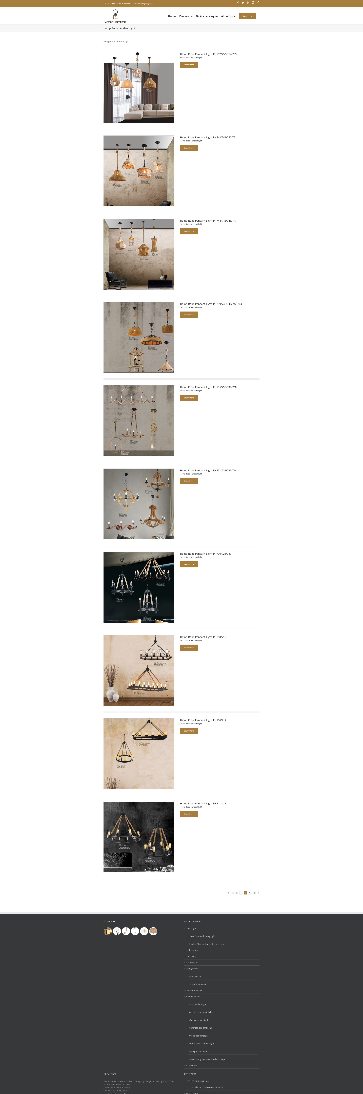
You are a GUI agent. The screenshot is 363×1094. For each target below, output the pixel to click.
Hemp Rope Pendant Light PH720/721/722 (205, 553)
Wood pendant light (198, 1035)
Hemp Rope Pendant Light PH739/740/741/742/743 (211, 304)
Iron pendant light (198, 1004)
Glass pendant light (198, 1020)
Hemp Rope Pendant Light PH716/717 (203, 720)
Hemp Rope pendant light (191, 57)
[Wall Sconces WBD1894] (126, 931)
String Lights (191, 928)
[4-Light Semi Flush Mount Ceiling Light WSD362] (144, 931)
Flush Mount (195, 976)
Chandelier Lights (193, 990)
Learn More (189, 64)
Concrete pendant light (200, 1027)
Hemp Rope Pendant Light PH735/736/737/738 (208, 387)
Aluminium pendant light (200, 1012)
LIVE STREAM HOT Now (197, 1081)
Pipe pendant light (198, 1051)
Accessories (191, 1065)
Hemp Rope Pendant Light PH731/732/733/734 (208, 470)
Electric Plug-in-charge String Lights (206, 943)
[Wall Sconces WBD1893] (135, 931)
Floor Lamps (191, 956)
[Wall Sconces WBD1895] (117, 931)
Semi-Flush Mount (198, 984)
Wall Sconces (191, 962)
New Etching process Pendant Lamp (207, 1059)
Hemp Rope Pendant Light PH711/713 (203, 803)
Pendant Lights (192, 996)
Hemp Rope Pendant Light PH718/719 (203, 637)
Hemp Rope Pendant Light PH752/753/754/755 (208, 54)
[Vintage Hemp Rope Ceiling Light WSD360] (153, 931)
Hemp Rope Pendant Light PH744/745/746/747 (208, 220)
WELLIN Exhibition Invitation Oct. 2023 (204, 1087)
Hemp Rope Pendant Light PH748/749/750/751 (208, 137)
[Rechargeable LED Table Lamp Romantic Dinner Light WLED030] (108, 931)
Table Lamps (191, 950)
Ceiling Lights (191, 968)
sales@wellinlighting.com (143, 3)
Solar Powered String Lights (203, 936)
